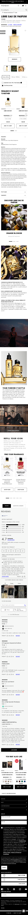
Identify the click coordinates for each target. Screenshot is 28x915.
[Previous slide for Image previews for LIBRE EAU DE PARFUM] (3, 68)
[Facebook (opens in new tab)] (2, 889)
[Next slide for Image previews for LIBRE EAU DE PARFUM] (25, 68)
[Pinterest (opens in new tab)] (14, 889)
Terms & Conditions (15, 859)
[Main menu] (26, 6)
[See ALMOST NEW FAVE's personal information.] (11, 724)
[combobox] (13, 9)
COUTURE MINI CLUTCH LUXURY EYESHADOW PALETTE (7, 774)
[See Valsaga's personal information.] (6, 623)
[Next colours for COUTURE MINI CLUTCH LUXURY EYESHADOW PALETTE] (11, 781)
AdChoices (17, 904)
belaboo (3, 665)
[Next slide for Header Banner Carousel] (26, 2)
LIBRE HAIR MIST (8, 111)
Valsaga (3, 623)
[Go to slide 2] (16, 131)
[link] (22, 5)
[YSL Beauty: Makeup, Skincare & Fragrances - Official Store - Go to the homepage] (5, 5)
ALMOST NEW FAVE (6, 724)
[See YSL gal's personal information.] (6, 645)
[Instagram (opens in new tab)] (20, 889)
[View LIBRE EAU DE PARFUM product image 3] (21, 69)
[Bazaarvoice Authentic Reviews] (5, 516)
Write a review (17, 24)
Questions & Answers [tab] (18, 505)
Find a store (21, 875)
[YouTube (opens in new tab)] (26, 889)
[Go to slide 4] (17, 498)
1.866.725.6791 (21, 879)
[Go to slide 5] (20, 498)
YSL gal (3, 645)
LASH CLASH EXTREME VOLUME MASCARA (20, 773)
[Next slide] (26, 114)
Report (18, 635)
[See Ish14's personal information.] (5, 683)
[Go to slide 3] (17, 241)
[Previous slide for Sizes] (1, 77)
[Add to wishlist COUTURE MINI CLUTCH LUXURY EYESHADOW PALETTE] (12, 759)
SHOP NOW (7, 489)
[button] (4, 551)
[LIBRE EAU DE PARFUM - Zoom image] (14, 42)
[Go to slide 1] (12, 130)
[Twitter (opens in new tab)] (8, 889)
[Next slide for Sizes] (27, 77)
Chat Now (22, 883)
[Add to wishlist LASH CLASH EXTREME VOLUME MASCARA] (26, 759)
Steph (3, 703)
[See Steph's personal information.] (5, 704)
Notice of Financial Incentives (9, 863)
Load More (14, 750)
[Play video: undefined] (14, 333)
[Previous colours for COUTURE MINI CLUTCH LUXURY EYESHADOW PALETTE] (3, 781)
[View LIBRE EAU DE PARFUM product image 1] (7, 68)
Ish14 (3, 683)
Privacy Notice (23, 862)
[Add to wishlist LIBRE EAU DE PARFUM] (25, 30)
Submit (4, 867)
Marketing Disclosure (18, 860)
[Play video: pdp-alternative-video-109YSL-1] (14, 69)
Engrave (14, 59)
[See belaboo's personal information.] (6, 665)
